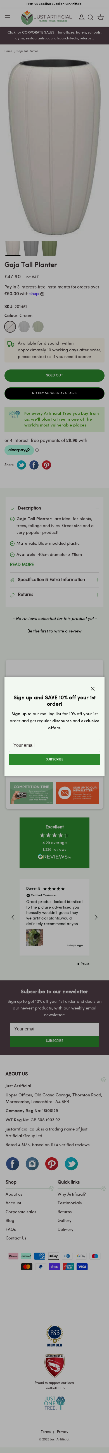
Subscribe (54, 759)
